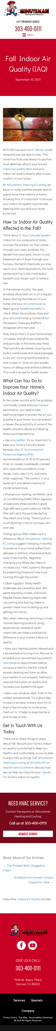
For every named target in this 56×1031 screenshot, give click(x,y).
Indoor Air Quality (29, 899)
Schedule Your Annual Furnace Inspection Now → (33, 879)
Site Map (23, 1017)
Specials (37, 1000)
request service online (17, 767)
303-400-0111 (28, 28)
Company (28, 1011)
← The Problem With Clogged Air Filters (24, 868)
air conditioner (32, 304)
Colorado (34, 235)
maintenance (11, 663)
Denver (39, 150)
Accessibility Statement (41, 1017)
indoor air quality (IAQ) (17, 169)
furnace (43, 405)
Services (19, 1000)
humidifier (18, 440)
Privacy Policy (10, 1017)
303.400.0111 (38, 762)
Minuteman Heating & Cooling (26, 185)
